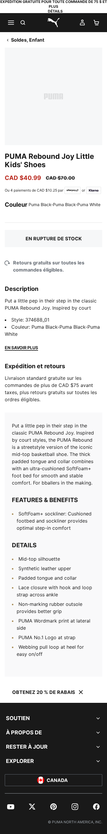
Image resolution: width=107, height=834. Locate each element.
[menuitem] (11, 807)
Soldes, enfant (27, 40)
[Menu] (11, 23)
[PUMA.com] (53, 23)
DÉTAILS (55, 11)
